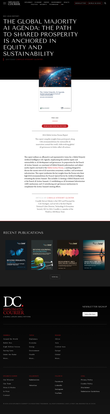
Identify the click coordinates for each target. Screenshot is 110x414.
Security (43, 4)
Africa (57, 339)
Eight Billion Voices (11, 347)
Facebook (59, 381)
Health (66, 2)
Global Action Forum (55, 167)
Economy (38, 2)
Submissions (34, 380)
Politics (34, 4)
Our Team (7, 384)
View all (55, 277)
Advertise (33, 385)
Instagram (59, 389)
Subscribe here (90, 314)
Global (57, 354)
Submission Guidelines (90, 391)
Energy (46, 2)
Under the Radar (10, 354)
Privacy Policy (87, 380)
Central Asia (60, 347)
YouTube (58, 393)
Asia (57, 343)
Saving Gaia (8, 351)
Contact (6, 395)
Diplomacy (29, 2)
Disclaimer (85, 387)
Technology (53, 4)
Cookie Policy (87, 384)
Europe (58, 351)
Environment (56, 2)
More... (6, 358)
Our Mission (8, 380)
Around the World (10, 339)
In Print (6, 391)
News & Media (9, 387)
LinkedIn (58, 385)
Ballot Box (7, 343)
